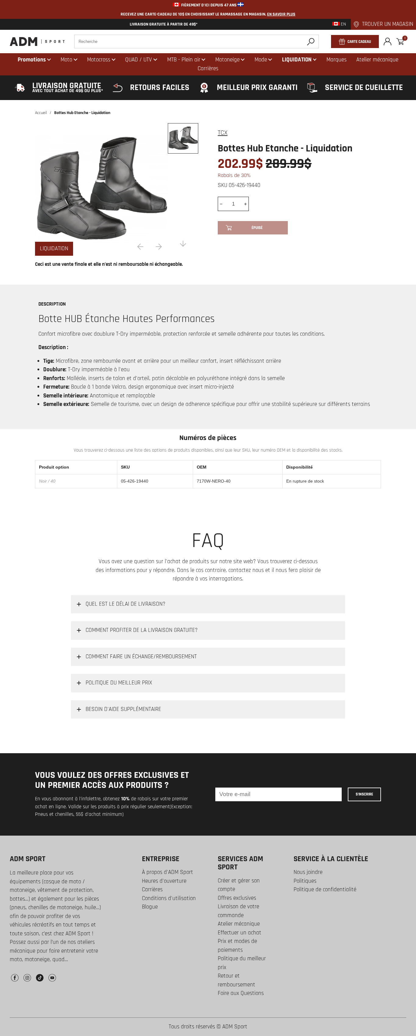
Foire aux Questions (241, 993)
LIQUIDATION (297, 60)
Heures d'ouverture (164, 881)
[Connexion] (387, 41)
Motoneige (227, 60)
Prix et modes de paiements (237, 945)
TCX (222, 133)
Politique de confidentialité (325, 889)
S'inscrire (364, 794)
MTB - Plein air (183, 60)
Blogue (150, 907)
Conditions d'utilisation (169, 898)
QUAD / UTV (138, 60)
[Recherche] (310, 41)
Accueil (41, 113)
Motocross (98, 60)
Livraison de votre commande (238, 911)
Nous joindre (308, 872)
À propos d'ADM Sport (167, 872)
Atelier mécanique (239, 924)
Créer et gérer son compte (239, 885)
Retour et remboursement (236, 980)
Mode (261, 60)
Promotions (32, 60)
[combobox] (196, 41)
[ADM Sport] (37, 41)
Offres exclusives (237, 898)
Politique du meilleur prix (242, 963)
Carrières (152, 889)
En (343, 24)
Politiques (305, 881)
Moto (66, 60)
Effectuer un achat (239, 933)
